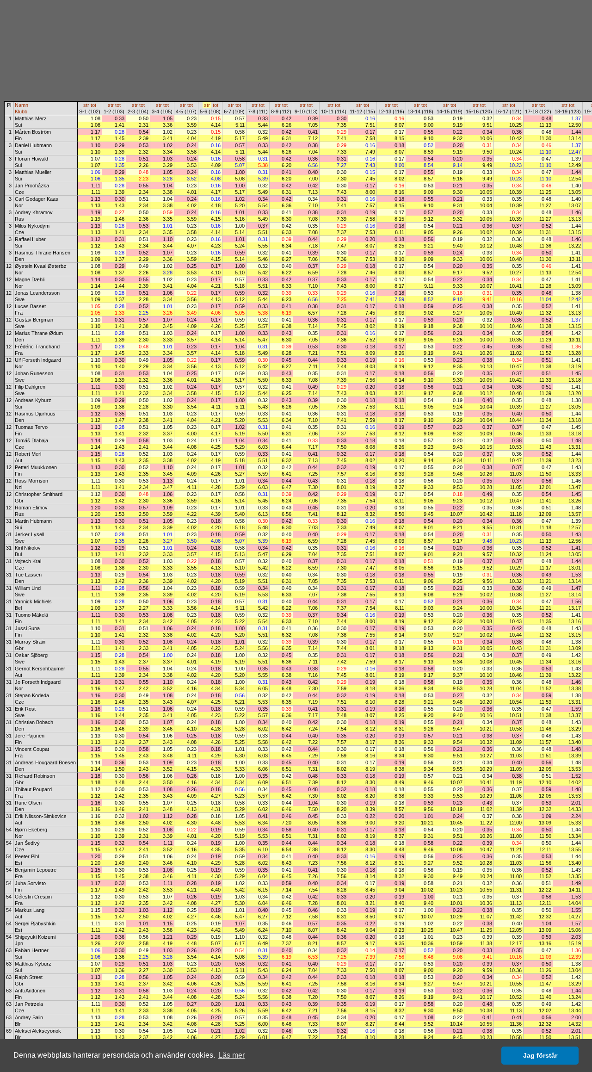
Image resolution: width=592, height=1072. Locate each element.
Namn (21, 105)
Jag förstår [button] (540, 1055)
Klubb (21, 111)
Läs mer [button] (231, 1055)
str (86, 105)
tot (93, 105)
